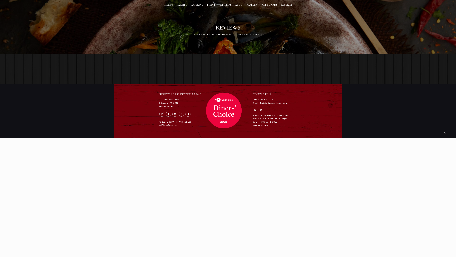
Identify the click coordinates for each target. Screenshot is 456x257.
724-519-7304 (266, 99)
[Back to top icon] (444, 132)
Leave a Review (166, 106)
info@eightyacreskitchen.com (272, 103)
